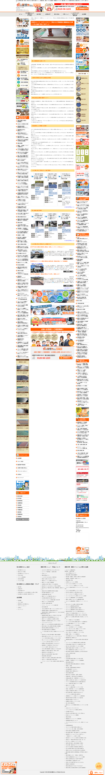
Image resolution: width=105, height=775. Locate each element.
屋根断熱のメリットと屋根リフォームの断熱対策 (23, 343)
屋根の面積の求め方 (22, 216)
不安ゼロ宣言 (20, 575)
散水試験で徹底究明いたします (48, 592)
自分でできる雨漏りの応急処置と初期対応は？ (82, 347)
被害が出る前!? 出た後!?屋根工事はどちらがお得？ (83, 380)
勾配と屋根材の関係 (22, 244)
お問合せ (19, 474)
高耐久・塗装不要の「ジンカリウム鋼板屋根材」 (75, 688)
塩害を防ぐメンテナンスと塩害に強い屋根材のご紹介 (76, 737)
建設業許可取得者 (21, 464)
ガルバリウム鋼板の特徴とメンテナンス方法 (23, 309)
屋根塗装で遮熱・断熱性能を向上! (82, 344)
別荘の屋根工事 (80, 450)
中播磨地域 (19, 509)
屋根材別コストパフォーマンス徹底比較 (23, 273)
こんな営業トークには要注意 (82, 383)
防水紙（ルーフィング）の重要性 (72, 715)
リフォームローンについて (47, 622)
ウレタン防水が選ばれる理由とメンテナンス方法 (23, 163)
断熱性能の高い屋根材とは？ (21, 339)
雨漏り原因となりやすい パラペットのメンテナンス (52, 636)
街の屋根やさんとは (22, 569)
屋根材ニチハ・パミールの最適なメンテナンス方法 (83, 288)
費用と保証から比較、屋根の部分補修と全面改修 (83, 251)
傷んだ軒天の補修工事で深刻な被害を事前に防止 (23, 156)
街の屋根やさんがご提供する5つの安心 (30, 14)
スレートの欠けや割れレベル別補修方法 (82, 269)
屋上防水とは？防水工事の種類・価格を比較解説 (23, 177)
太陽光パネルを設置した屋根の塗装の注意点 (82, 282)
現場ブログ (37, 18)
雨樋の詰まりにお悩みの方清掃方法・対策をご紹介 (83, 435)
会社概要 (84, 14)
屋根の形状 (20, 222)
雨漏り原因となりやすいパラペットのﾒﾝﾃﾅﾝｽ (23, 170)
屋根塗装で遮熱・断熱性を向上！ (72, 671)
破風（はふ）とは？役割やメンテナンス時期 (23, 356)
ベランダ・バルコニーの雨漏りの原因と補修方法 (23, 180)
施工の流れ (56, 14)
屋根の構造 (20, 143)
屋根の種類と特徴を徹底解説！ (22, 121)
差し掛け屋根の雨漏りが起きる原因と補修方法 (23, 232)
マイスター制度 (21, 580)
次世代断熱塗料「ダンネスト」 (80, 341)
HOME (32, 18)
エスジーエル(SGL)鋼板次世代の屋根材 (23, 306)
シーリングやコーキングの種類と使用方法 (23, 204)
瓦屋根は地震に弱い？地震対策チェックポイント (83, 328)
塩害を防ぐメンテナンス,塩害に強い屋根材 (23, 280)
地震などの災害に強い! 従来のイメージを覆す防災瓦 (76, 679)
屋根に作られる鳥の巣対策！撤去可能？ (82, 442)
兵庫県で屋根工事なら (22, 467)
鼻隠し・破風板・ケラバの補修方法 (23, 146)
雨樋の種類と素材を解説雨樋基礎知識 (23, 346)
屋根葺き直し (84, 104)
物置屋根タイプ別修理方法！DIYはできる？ (82, 423)
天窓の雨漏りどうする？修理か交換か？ (23, 336)
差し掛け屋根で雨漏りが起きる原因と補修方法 (75, 748)
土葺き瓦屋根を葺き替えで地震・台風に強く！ (23, 190)
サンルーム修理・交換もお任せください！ (82, 426)
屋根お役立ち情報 (81, 309)
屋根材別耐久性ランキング (21, 277)
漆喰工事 (83, 88)
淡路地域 (19, 512)
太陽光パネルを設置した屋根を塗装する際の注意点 (51, 657)
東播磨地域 (19, 507)
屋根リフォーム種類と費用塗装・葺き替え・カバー (83, 263)
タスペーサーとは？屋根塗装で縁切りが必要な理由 (75, 642)
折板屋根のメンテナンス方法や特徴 (72, 625)
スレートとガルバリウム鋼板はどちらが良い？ (82, 202)
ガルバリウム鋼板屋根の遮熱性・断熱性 (82, 215)
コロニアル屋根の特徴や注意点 (81, 273)
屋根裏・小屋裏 (21, 235)
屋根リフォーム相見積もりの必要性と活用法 (50, 618)
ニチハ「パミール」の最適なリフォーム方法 (74, 585)
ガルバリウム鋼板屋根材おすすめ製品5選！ (82, 221)
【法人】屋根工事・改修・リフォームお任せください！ (52, 608)
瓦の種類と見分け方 (22, 253)
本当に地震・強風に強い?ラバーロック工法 (23, 214)
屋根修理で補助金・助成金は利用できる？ (82, 357)
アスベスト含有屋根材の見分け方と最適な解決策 (23, 260)
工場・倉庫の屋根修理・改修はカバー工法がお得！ (83, 429)
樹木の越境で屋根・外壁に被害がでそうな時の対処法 (83, 398)
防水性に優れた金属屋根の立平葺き (72, 730)
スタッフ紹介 (20, 461)
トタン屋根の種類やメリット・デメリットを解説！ (75, 623)
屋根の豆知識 (20, 270)
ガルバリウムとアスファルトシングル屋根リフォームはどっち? (23, 294)
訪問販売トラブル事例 (82, 385)
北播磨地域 (19, 502)
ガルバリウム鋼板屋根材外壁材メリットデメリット (83, 227)
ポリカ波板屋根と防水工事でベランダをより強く (83, 432)
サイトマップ (20, 477)
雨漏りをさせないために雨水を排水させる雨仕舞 (23, 247)
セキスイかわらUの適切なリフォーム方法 (74, 583)
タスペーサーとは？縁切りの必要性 (22, 160)
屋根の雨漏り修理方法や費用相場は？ (23, 322)
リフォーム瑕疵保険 (22, 577)
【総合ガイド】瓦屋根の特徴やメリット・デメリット (76, 613)
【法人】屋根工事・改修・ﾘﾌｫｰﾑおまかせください (83, 454)
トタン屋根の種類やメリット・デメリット (82, 276)
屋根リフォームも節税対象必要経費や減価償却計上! (83, 457)
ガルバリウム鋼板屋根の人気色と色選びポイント (75, 609)
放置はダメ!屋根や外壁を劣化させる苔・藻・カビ (23, 284)
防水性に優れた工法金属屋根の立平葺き (22, 207)
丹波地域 (19, 505)
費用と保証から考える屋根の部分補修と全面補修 (51, 626)
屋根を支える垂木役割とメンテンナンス (22, 319)
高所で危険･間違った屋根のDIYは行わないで (74, 692)
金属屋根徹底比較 (69, 725)
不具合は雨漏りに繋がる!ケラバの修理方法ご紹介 (23, 149)
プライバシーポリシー (22, 471)
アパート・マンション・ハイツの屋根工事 (50, 605)
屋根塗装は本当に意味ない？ (21, 130)
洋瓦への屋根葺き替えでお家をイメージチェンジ (23, 290)
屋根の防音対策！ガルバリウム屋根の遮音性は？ (83, 230)
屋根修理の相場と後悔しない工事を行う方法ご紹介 (51, 615)
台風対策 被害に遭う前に (46, 594)
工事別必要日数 (80, 303)
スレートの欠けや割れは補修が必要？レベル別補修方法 (76, 621)
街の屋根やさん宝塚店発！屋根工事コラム (26, 594)
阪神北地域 (19, 496)
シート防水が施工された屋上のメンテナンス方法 (23, 166)
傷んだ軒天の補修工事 (70, 703)
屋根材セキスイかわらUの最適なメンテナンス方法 (83, 292)
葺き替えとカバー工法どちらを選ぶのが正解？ (82, 257)
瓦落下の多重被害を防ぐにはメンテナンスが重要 (82, 316)
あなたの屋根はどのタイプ (71, 573)
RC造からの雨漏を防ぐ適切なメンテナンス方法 (75, 690)
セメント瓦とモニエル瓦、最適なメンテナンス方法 (75, 628)
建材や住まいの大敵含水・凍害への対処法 (22, 241)
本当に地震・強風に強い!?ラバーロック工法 (74, 744)
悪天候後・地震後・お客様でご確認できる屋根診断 (75, 576)
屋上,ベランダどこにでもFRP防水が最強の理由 (23, 173)
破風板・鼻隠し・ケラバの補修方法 (72, 634)
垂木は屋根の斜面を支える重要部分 (48, 629)
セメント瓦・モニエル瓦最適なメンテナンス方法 (23, 187)
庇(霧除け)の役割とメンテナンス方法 (22, 200)
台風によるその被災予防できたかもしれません (83, 312)
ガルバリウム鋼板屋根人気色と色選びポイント (82, 218)
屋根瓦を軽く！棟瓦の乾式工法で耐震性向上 (82, 325)
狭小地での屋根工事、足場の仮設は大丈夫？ (74, 592)
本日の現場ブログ (21, 590)
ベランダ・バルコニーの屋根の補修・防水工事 (51, 599)
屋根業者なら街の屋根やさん (23, 604)
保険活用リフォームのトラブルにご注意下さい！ (75, 734)
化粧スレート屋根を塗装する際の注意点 (81, 285)
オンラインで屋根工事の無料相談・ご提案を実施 (82, 364)
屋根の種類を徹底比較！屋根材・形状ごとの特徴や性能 (76, 614)
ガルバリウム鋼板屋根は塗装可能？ (82, 211)
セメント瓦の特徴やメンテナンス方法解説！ (23, 183)
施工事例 (39, 14)
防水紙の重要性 (21, 264)
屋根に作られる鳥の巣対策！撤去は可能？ (50, 654)
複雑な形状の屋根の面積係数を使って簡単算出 (23, 220)
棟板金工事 (84, 109)
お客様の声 (47, 14)
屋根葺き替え (84, 78)
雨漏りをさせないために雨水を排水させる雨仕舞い (75, 750)
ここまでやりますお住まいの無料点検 (75, 14)
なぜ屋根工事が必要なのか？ (82, 238)
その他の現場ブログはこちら (68, 288)
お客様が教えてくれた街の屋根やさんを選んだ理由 (27, 592)
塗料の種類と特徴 (82, 469)
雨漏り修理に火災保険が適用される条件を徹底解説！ (76, 767)
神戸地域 (19, 498)
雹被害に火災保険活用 (70, 764)
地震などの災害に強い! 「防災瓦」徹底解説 (82, 331)
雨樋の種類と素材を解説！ (47, 655)
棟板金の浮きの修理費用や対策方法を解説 (23, 140)
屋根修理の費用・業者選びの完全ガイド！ (23, 127)
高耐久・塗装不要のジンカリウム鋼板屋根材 (23, 312)
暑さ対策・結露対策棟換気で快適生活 (73, 667)
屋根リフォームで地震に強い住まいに (49, 596)
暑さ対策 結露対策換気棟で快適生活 (22, 238)
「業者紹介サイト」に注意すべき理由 (82, 405)
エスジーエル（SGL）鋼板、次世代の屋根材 (74, 728)
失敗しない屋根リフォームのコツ (82, 241)
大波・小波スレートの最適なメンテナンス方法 (23, 197)
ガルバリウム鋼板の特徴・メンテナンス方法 (74, 687)
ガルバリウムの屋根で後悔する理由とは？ (22, 302)
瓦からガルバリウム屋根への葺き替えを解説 (82, 208)
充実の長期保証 (21, 578)
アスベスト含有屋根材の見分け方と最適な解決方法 (75, 681)
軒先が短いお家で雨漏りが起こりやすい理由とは (23, 256)
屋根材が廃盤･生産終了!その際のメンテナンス (23, 287)
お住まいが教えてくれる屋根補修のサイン (82, 254)
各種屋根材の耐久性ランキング (72, 720)
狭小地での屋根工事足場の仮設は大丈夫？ (82, 298)
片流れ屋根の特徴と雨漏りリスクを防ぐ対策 (23, 225)
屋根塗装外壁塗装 (83, 115)
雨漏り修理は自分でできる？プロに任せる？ (23, 134)
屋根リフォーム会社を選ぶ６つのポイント (83, 307)
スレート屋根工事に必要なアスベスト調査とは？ (23, 350)
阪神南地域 (19, 500)
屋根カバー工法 (85, 83)
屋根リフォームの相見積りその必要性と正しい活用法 (83, 367)
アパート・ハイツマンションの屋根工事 (82, 448)
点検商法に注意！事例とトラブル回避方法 (50, 584)
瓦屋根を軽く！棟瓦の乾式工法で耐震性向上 (74, 676)
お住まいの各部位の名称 (23, 123)
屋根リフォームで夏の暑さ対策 (48, 601)
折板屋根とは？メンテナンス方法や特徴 (82, 279)
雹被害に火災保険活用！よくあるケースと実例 (82, 353)
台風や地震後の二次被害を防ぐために (82, 322)
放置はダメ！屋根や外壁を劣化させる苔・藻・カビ (75, 739)
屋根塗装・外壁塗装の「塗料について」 (73, 578)
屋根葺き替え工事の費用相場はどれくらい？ (82, 247)
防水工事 (83, 99)
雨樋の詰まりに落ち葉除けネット (48, 652)
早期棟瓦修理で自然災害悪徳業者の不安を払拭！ (23, 194)
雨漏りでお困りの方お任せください (48, 578)
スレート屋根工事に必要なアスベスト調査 (74, 683)
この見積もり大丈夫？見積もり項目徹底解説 (82, 377)
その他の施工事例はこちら (69, 207)
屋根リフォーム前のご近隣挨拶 (48, 582)
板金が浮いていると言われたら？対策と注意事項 (83, 392)
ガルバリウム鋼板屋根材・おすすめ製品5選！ (74, 597)
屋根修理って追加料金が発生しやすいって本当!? (82, 395)
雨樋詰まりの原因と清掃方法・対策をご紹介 (50, 650)
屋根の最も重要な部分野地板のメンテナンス (22, 268)
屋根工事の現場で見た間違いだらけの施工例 (82, 335)
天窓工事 (83, 120)
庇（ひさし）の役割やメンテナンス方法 (23, 329)
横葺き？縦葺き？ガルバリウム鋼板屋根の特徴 (83, 224)
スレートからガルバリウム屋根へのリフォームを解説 (83, 205)
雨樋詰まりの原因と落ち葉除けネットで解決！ (83, 439)
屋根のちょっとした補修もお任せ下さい (49, 580)
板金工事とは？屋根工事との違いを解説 (23, 137)
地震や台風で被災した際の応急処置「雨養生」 (23, 211)
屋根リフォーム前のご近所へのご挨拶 (81, 370)
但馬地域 (19, 516)
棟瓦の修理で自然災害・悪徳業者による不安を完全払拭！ (77, 651)
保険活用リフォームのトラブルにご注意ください (83, 402)
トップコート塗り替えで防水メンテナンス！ (23, 353)
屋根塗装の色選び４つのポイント (81, 338)
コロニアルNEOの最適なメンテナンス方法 (82, 295)
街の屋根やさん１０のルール (23, 573)
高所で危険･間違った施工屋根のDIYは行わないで (23, 316)
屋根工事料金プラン (46, 575)
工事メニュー (66, 14)
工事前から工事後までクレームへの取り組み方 (82, 374)
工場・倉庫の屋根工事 (82, 444)
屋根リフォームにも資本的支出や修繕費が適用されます (52, 624)
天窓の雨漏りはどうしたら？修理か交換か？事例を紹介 (76, 635)
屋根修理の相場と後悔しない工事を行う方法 (82, 244)
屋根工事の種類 (82, 73)
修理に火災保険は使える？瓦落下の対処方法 (83, 319)
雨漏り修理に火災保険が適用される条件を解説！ (82, 350)
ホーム (20, 14)
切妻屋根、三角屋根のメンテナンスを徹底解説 (23, 229)
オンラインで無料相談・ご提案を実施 (49, 571)
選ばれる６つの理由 (22, 571)
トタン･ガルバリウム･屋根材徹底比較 (22, 298)
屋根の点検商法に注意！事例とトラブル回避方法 (82, 389)
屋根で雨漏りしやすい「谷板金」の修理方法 (22, 250)
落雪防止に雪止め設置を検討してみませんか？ (51, 643)
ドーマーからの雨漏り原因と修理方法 (22, 333)
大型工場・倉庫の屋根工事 (47, 603)
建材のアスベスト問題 (22, 262)
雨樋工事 (83, 94)
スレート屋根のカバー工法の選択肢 (83, 266)
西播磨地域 (19, 514)
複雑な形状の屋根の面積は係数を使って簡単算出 (75, 663)
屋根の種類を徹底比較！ (80, 260)
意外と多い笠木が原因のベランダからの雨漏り (23, 153)
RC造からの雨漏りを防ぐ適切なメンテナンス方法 (23, 326)
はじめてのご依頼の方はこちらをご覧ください (51, 569)
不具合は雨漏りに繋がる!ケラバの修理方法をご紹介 (76, 644)
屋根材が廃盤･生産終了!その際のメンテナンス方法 (75, 647)
